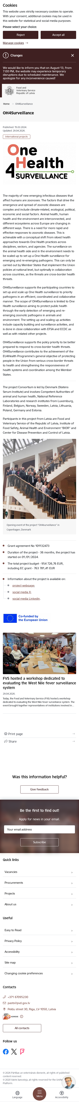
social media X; (21, 592)
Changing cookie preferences (24, 973)
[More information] (21, 1016)
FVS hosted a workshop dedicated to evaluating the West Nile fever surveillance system (39, 683)
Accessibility (12, 952)
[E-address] (10, 1016)
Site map (10, 962)
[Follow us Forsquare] (22, 1052)
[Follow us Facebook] (6, 1052)
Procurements (14, 882)
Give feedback (39, 789)
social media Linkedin (26, 598)
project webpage (23, 585)
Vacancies (11, 872)
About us (10, 904)
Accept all (58, 35)
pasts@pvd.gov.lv (19, 1003)
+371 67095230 (18, 997)
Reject (21, 35)
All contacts (22, 1028)
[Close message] (72, 55)
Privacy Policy (13, 941)
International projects (16, 136)
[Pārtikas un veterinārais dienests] (41, 95)
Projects (10, 893)
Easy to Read (13, 930)
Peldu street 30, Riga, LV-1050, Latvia (32, 1009)
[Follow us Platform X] (14, 1052)
